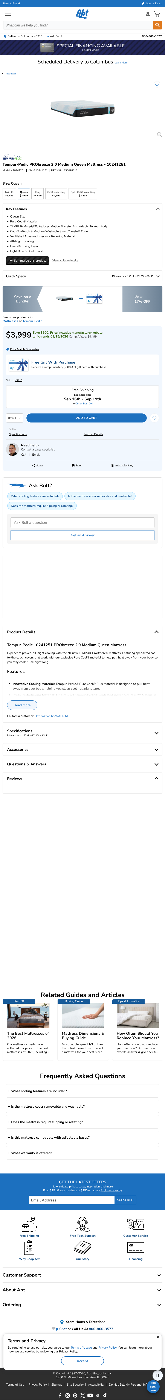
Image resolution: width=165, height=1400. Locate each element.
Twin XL (9, 194)
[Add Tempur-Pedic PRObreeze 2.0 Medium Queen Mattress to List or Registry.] (155, 86)
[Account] (148, 14)
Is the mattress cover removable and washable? (100, 496)
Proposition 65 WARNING (52, 716)
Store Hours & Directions (85, 1322)
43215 (18, 380)
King (37, 194)
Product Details (93, 434)
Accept (82, 1361)
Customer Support (22, 1275)
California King (56, 194)
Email (36, 455)
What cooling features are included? (35, 496)
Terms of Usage (81, 1348)
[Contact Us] (12, 455)
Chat (62, 1329)
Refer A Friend (11, 3)
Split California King (83, 194)
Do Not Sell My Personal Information (134, 1384)
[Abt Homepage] (82, 14)
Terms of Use (15, 1384)
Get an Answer (83, 535)
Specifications (18, 434)
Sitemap (56, 1384)
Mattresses (10, 73)
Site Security (75, 1384)
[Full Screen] (159, 134)
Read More (22, 705)
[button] (82, 61)
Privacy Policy (38, 1384)
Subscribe (125, 1200)
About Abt (14, 1290)
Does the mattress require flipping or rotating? (42, 506)
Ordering (12, 1305)
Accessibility (96, 1384)
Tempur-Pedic (32, 321)
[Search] (157, 25)
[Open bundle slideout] (82, 299)
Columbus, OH (84, 403)
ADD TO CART (86, 418)
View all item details (65, 260)
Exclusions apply (111, 1190)
